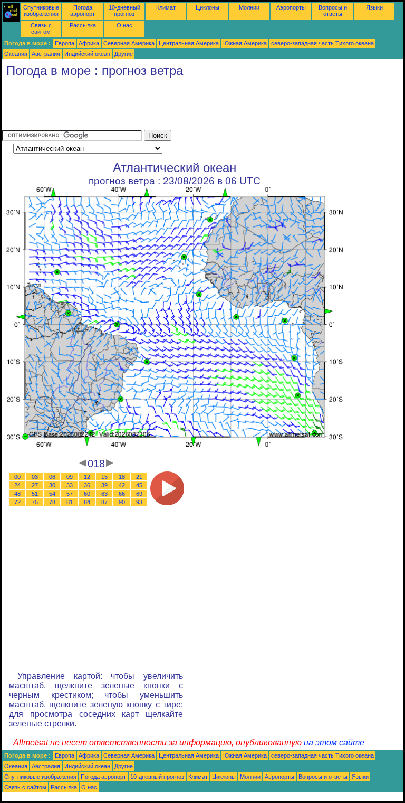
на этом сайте (334, 742)
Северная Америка (129, 43)
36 (87, 485)
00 (17, 477)
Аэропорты (291, 7)
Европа (64, 43)
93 (139, 502)
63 (104, 493)
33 (69, 485)
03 (35, 477)
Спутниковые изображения (41, 10)
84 (87, 502)
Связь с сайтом (41, 28)
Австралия (46, 54)
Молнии (249, 7)
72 (17, 502)
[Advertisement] (194, 106)
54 (52, 493)
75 (35, 502)
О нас (124, 25)
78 (52, 502)
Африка (89, 43)
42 (122, 485)
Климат (166, 7)
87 (104, 502)
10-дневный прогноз (124, 10)
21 (139, 477)
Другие (123, 54)
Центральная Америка (189, 43)
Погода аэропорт (82, 10)
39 (104, 485)
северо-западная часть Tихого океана (322, 43)
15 (104, 477)
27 (35, 485)
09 (69, 477)
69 (139, 493)
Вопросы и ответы (333, 10)
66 (122, 493)
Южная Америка (245, 43)
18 (122, 477)
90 (122, 502)
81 (69, 502)
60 (87, 493)
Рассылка (83, 25)
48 (17, 493)
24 (17, 485)
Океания (15, 54)
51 (35, 493)
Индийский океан (87, 54)
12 (87, 477)
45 (139, 485)
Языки (374, 7)
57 (69, 493)
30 (52, 485)
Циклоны (207, 7)
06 (52, 477)
